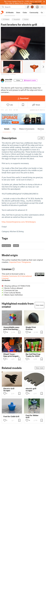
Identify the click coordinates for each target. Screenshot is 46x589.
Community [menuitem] (34, 12)
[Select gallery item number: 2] (11, 350)
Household (17, 19)
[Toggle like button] (4, 332)
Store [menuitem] (18, 12)
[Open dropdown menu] (43, 24)
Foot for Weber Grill (32, 416)
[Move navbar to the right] (43, 12)
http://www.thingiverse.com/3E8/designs (19, 222)
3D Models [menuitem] (10, 12)
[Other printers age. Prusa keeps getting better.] (23, 119)
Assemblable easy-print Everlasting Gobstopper (11, 328)
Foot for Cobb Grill (11, 416)
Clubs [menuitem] (25, 12)
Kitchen (26, 19)
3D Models (6, 19)
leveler (16, 245)
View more (39, 305)
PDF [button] (41, 138)
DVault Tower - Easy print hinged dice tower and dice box (10, 355)
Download (24, 98)
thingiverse (6, 245)
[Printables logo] (2, 12)
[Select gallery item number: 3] (12, 350)
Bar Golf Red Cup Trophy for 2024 (33, 355)
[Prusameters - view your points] (32, 7)
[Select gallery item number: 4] (14, 350)
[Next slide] (43, 67)
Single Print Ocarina (31, 328)
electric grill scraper (31, 389)
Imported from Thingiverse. (20, 262)
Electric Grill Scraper (8, 389)
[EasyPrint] (28, 7)
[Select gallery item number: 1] (9, 350)
